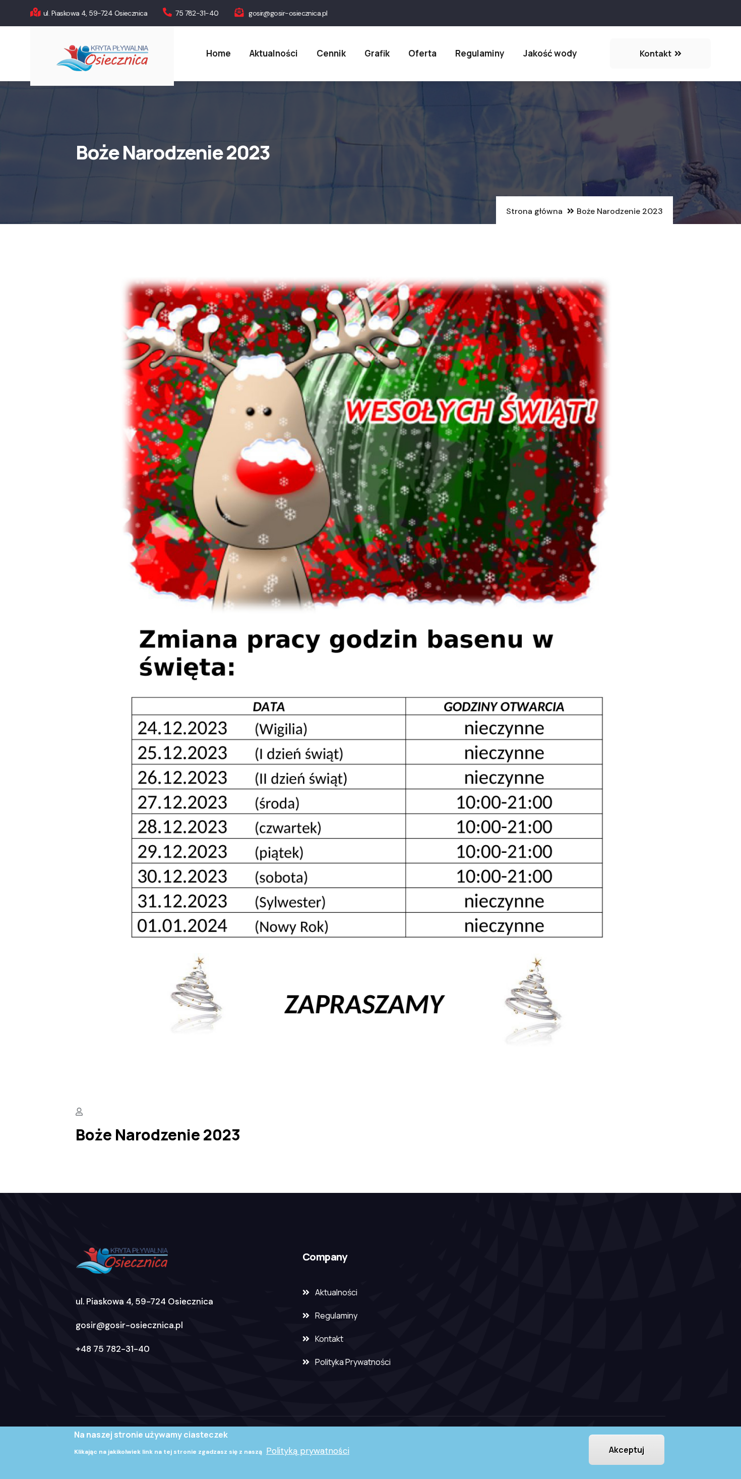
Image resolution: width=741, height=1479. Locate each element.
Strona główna (534, 211)
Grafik (377, 53)
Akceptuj (626, 1449)
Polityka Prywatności (353, 1361)
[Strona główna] (102, 56)
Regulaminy (480, 53)
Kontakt (329, 1338)
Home (218, 53)
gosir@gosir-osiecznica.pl (129, 1325)
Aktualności (274, 53)
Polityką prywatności (307, 1450)
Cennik (331, 53)
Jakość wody (550, 53)
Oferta (422, 53)
